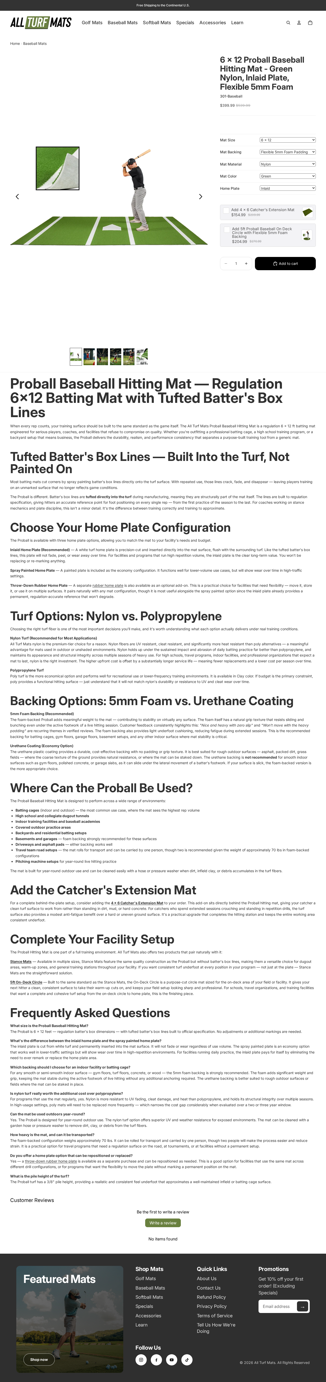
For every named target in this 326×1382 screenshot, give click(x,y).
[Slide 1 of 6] (76, 356)
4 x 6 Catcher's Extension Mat (262, 210)
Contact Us (209, 1288)
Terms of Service (215, 1315)
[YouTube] (171, 1359)
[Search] (288, 22)
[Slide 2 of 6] (89, 356)
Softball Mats (149, 1297)
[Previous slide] (16, 197)
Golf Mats (145, 1278)
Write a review (163, 1222)
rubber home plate (107, 585)
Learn (141, 1325)
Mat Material (231, 164)
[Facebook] (156, 1359)
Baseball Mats (35, 43)
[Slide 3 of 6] (102, 356)
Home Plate (229, 188)
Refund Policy (211, 1297)
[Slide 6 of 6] (142, 356)
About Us (206, 1278)
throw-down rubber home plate (51, 1161)
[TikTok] (187, 1359)
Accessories (148, 1315)
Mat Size (227, 140)
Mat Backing (230, 152)
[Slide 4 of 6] (115, 356)
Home (15, 43)
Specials (144, 1306)
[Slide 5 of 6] (128, 356)
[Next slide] (202, 197)
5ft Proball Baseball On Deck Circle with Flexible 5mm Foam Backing (262, 232)
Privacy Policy (212, 1306)
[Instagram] (141, 1359)
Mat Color (228, 176)
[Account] (299, 22)
